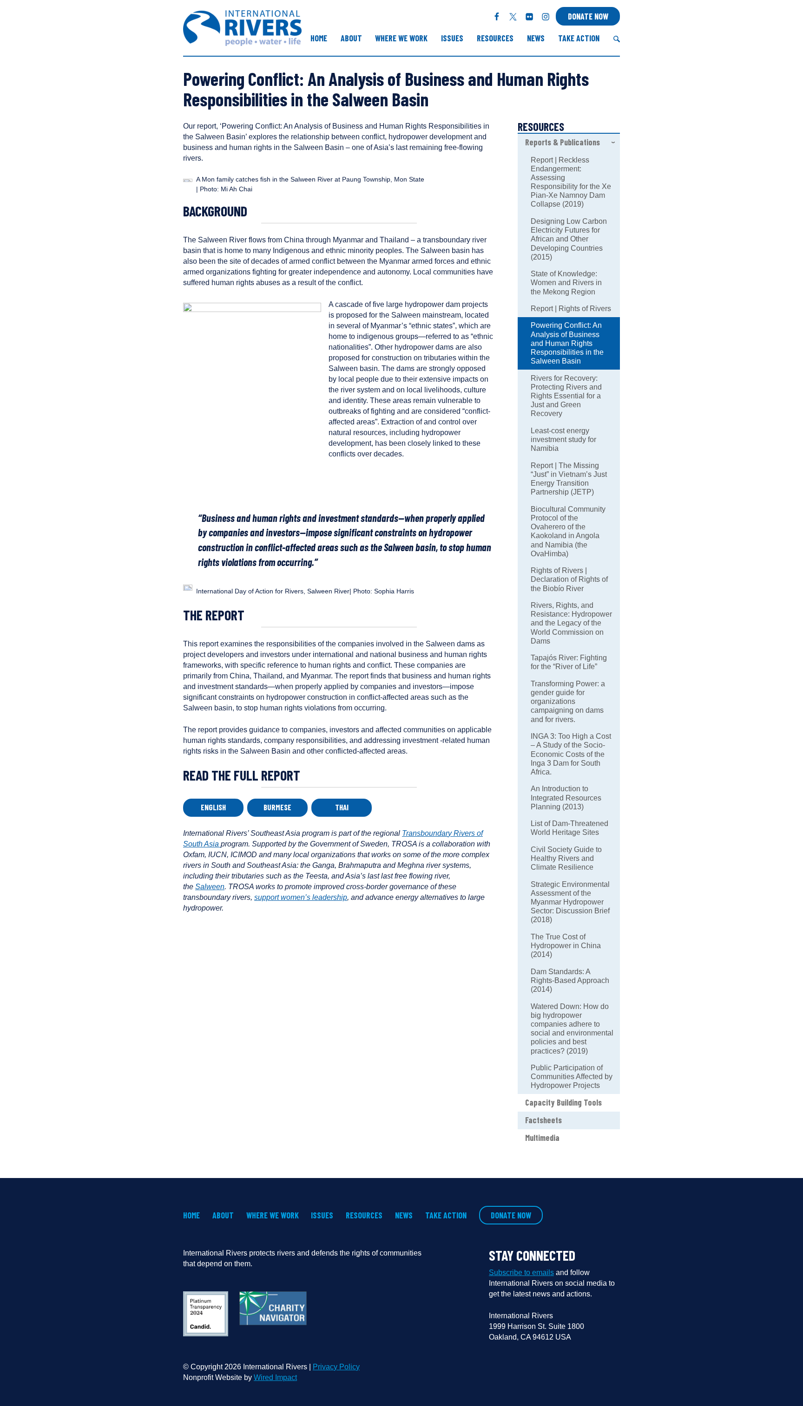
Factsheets (543, 1120)
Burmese (277, 807)
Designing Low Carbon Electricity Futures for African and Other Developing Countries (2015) (569, 239)
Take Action (578, 38)
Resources (495, 38)
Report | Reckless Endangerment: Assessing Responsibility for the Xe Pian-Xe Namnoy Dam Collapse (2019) (571, 182)
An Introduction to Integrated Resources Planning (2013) (566, 797)
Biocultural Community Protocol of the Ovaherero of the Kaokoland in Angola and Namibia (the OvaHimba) (568, 531)
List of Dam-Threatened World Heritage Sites (569, 828)
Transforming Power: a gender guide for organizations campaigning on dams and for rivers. (568, 701)
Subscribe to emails (521, 1272)
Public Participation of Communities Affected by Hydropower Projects (571, 1076)
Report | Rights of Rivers (571, 308)
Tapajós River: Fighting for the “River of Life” (569, 662)
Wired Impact (275, 1377)
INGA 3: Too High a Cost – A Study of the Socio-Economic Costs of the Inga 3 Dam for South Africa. (571, 754)
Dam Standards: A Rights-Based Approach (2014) (570, 980)
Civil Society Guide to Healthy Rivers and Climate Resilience (566, 858)
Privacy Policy (336, 1367)
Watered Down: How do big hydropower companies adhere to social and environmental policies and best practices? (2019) (572, 1028)
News (536, 38)
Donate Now (588, 16)
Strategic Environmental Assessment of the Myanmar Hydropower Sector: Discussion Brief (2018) (570, 902)
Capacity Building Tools (563, 1102)
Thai (342, 807)
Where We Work (401, 38)
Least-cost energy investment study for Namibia (563, 439)
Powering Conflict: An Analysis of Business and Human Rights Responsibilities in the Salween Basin (567, 343)
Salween (209, 887)
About (351, 38)
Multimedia (542, 1138)
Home (318, 38)
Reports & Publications (562, 142)
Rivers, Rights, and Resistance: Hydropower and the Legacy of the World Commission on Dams (571, 623)
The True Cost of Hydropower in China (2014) (566, 945)
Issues (452, 38)
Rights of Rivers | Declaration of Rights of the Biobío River (569, 579)
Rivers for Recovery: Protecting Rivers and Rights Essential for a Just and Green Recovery (566, 396)
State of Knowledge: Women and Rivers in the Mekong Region (566, 282)
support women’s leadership (300, 897)
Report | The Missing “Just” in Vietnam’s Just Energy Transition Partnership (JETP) (569, 479)
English (213, 807)
